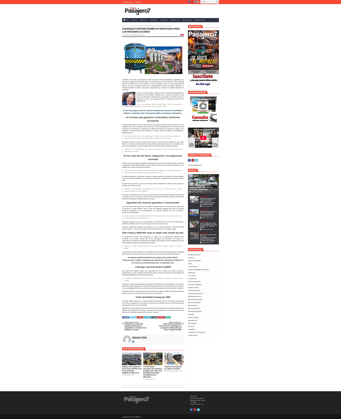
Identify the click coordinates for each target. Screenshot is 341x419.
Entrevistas (143, 20)
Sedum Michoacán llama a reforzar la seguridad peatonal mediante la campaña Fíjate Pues (208, 214)
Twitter (134, 317)
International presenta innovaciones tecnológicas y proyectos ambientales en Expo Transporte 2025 (170, 326)
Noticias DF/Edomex (194, 302)
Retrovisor (191, 314)
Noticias (134, 20)
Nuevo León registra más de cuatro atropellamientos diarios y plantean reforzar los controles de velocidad (208, 237)
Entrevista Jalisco (193, 287)
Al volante (191, 258)
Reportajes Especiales (131, 26)
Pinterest (162, 317)
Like (182, 35)
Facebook (126, 317)
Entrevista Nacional (194, 290)
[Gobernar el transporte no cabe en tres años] (174, 359)
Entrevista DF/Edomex (195, 284)
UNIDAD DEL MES (186, 20)
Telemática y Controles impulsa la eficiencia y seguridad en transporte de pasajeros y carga (135, 326)
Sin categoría (192, 323)
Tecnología (191, 329)
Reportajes (153, 20)
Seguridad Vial (192, 320)
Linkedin (148, 317)
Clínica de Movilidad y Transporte (198, 269)
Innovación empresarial (195, 293)
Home (123, 26)
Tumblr (154, 317)
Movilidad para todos (194, 296)
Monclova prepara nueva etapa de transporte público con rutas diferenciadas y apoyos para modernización (208, 201)
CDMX (190, 264)
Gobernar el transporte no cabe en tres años (173, 368)
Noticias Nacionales (204, 196)
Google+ (141, 317)
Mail (169, 317)
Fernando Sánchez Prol (170, 371)
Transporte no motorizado (196, 332)
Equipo (125, 375)
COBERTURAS (163, 20)
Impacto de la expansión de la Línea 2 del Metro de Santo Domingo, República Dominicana (131, 370)
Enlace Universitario (194, 281)
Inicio (127, 20)
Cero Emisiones (192, 266)
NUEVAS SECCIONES (199, 20)
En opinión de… (192, 278)
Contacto (138, 2)
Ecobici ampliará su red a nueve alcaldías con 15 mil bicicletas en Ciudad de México (208, 225)
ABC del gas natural (194, 255)
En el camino (192, 275)
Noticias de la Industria (195, 299)
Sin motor (191, 326)
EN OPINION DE (174, 20)
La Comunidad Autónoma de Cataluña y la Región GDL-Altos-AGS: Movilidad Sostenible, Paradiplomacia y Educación (152, 372)
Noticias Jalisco (192, 305)
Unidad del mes (193, 335)
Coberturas (191, 272)
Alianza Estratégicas (194, 260)
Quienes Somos (128, 2)
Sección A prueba (193, 317)
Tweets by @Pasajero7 (195, 165)
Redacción (126, 35)
